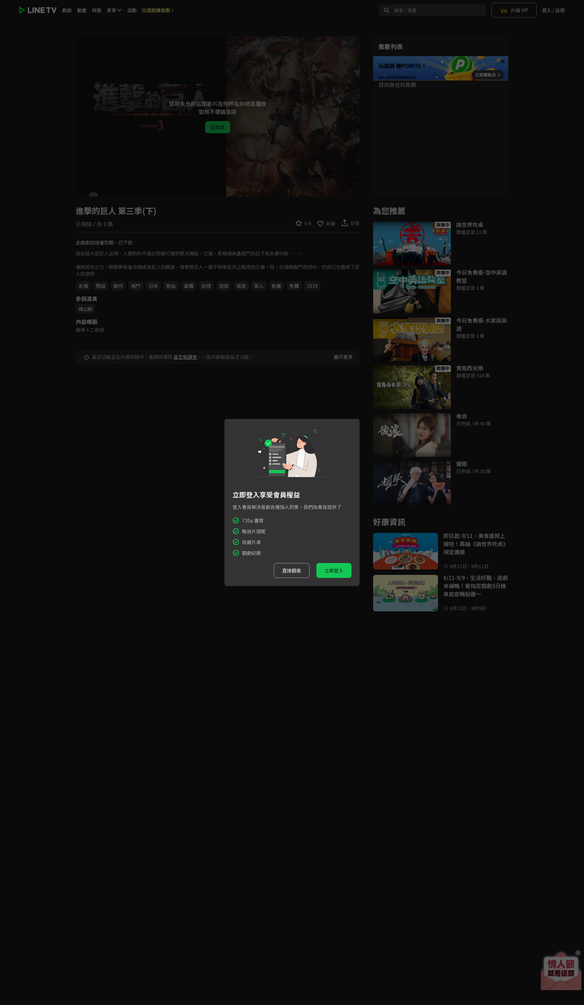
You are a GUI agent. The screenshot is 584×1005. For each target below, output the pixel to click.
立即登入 (333, 570)
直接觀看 (291, 570)
